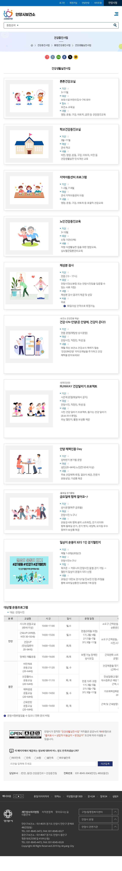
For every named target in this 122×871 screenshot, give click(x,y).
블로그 (58, 57)
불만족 (50, 758)
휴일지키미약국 (41, 796)
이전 (15, 796)
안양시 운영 (87, 819)
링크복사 (47, 57)
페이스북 (64, 57)
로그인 (62, 3)
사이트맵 (98, 3)
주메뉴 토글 (116, 14)
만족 (28, 758)
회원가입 (73, 3)
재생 (18, 796)
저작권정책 (47, 812)
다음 (22, 796)
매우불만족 (64, 758)
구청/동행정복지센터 (92, 812)
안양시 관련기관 (90, 827)
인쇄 (53, 57)
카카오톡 (76, 57)
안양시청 (112, 2)
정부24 (103, 796)
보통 (39, 758)
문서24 (91, 796)
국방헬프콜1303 (74, 796)
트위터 (70, 57)
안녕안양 (85, 3)
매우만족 (16, 758)
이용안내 (26, 814)
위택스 (57, 796)
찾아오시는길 (62, 812)
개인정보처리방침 (30, 812)
